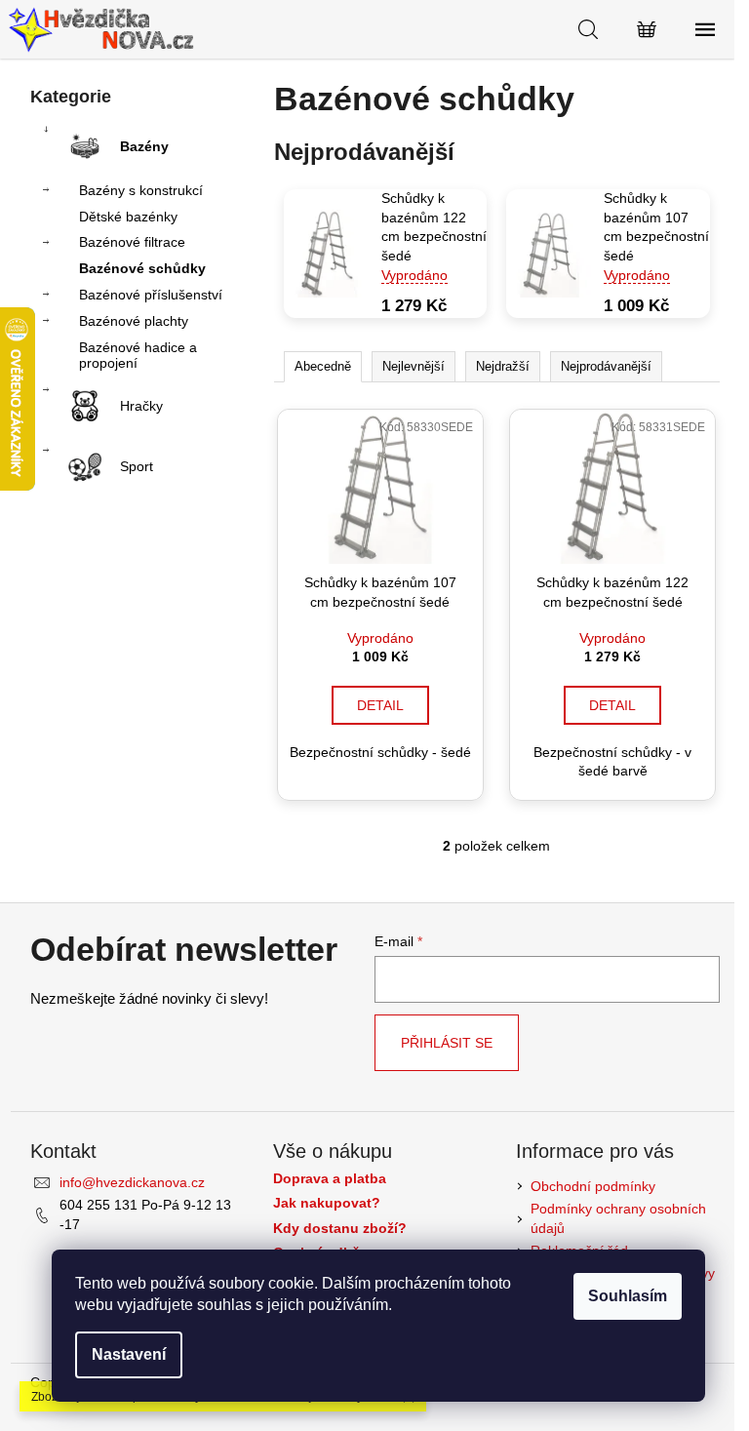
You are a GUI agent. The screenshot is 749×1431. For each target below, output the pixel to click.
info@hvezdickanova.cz (132, 1182)
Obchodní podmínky (593, 1186)
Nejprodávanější (606, 366)
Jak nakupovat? (326, 1203)
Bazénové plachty (133, 321)
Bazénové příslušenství (150, 294)
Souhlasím (627, 1296)
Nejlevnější (413, 366)
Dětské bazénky (128, 216)
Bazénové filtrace (132, 242)
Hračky (141, 406)
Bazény (144, 146)
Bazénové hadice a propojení (138, 355)
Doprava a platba (329, 1179)
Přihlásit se (447, 1043)
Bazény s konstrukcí (141, 190)
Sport (136, 466)
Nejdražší (503, 366)
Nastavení (129, 1354)
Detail (380, 705)
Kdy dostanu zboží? (340, 1228)
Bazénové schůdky (142, 268)
